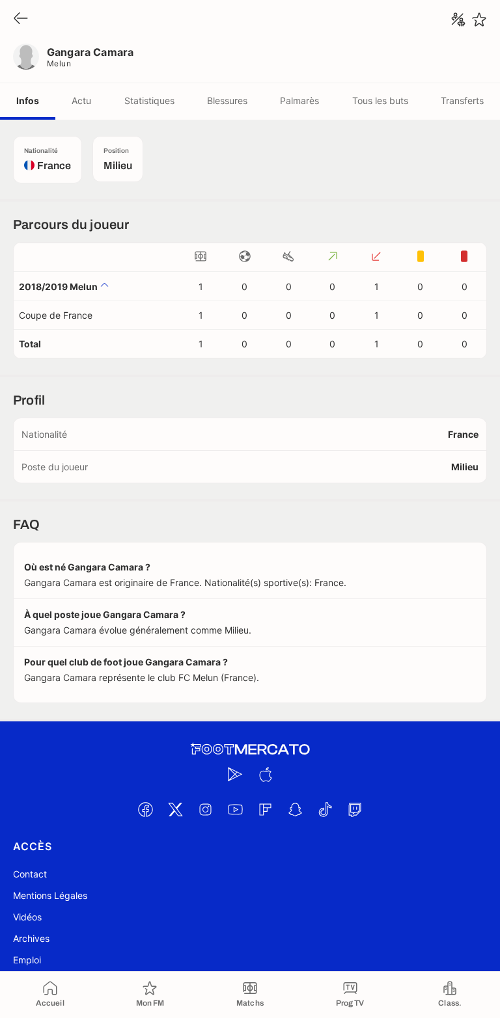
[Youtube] (235, 809)
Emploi (27, 959)
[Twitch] (355, 809)
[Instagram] (205, 809)
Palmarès (299, 100)
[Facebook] (145, 809)
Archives (31, 938)
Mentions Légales (50, 895)
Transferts (462, 100)
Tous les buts (380, 100)
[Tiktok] (325, 809)
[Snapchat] (295, 809)
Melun (59, 63)
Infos (27, 100)
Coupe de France (55, 315)
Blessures (227, 100)
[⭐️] (479, 19)
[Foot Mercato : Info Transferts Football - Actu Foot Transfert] (250, 749)
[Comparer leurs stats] (458, 19)
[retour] (21, 19)
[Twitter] (175, 809)
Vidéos (27, 916)
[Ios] (265, 774)
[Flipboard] (265, 809)
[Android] (235, 774)
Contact (30, 873)
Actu (81, 100)
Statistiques (149, 100)
